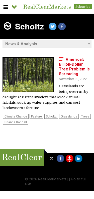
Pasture (36, 116)
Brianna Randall (16, 122)
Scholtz (51, 116)
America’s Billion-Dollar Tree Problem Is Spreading (74, 66)
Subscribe (82, 7)
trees (85, 116)
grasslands (69, 116)
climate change (16, 116)
